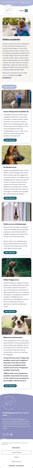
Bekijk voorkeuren (16, 461)
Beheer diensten (16, 447)
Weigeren (16, 457)
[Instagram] (7, 434)
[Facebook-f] (4, 434)
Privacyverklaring (20, 465)
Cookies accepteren (16, 452)
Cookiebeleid (11, 465)
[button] (26, 10)
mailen (5, 75)
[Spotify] (11, 434)
